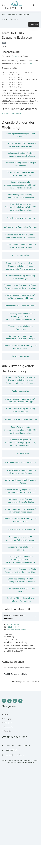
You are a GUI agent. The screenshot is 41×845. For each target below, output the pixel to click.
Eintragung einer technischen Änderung (20, 227)
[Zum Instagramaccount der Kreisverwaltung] (9, 701)
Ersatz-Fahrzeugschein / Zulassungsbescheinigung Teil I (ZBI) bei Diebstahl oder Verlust (20, 207)
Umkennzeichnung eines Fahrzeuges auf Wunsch (20, 164)
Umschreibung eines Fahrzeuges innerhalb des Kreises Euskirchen (20, 196)
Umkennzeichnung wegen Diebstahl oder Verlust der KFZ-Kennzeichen (20, 236)
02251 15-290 (13, 627)
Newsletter (8, 731)
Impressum (8, 723)
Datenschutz (8, 727)
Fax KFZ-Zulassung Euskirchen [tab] (16, 674)
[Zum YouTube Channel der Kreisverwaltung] (15, 701)
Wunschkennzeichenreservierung (20, 218)
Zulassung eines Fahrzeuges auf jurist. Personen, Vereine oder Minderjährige (20, 286)
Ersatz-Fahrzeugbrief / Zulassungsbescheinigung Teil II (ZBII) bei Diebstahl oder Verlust (20, 185)
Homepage (8, 719)
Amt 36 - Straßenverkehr (11, 113)
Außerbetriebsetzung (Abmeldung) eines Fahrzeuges (20, 277)
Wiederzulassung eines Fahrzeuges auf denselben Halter (20, 347)
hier (16, 56)
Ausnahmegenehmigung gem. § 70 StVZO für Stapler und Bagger (20, 296)
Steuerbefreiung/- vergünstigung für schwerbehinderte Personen (20, 246)
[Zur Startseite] (12, 5)
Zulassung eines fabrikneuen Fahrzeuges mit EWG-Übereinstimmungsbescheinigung (20, 316)
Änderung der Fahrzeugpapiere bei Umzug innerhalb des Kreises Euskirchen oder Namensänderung (20, 266)
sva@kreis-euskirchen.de (16, 629)
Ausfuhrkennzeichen (20, 356)
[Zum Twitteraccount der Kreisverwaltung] (20, 701)
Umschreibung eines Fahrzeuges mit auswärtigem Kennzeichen (20, 145)
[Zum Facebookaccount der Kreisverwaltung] (4, 701)
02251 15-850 (13, 624)
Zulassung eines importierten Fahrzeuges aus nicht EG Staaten (20, 154)
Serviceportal (12, 14)
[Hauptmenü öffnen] (37, 5)
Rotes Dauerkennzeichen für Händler (20, 305)
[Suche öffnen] (33, 5)
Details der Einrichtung (10, 19)
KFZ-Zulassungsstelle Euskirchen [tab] (17, 668)
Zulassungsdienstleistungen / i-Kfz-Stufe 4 (20, 135)
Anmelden (34, 24)
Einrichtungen (24, 14)
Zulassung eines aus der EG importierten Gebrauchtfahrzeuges (20, 337)
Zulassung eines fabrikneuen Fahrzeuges (20, 327)
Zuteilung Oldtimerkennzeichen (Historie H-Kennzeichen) (20, 174)
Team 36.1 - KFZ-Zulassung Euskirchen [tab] (15, 616)
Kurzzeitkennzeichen (20, 255)
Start (3, 14)
